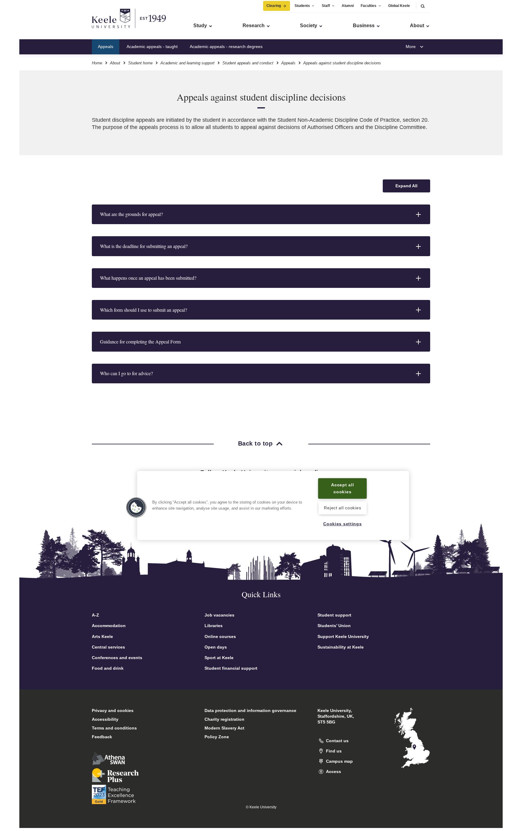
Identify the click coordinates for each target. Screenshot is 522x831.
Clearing (273, 6)
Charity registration (224, 719)
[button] (422, 6)
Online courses (220, 636)
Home (97, 63)
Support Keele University (343, 636)
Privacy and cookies (113, 710)
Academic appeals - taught (152, 46)
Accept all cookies (342, 488)
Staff (326, 6)
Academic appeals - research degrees (226, 46)
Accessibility (105, 719)
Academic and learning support (187, 63)
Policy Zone (217, 736)
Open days (216, 647)
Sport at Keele (219, 657)
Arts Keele (102, 636)
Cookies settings (342, 523)
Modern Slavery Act (224, 728)
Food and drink (108, 668)
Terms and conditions (114, 728)
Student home (140, 63)
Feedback (102, 736)
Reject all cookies (342, 507)
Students (302, 6)
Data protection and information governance (250, 710)
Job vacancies (219, 615)
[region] (273, 505)
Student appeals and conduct (247, 63)
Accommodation (109, 625)
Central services (108, 647)
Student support (334, 615)
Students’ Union (334, 625)
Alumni (348, 6)
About (115, 63)
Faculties (368, 6)
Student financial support (231, 668)
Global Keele (399, 6)
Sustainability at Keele (340, 647)
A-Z (95, 615)
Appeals (105, 46)
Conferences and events (117, 657)
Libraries (214, 625)
